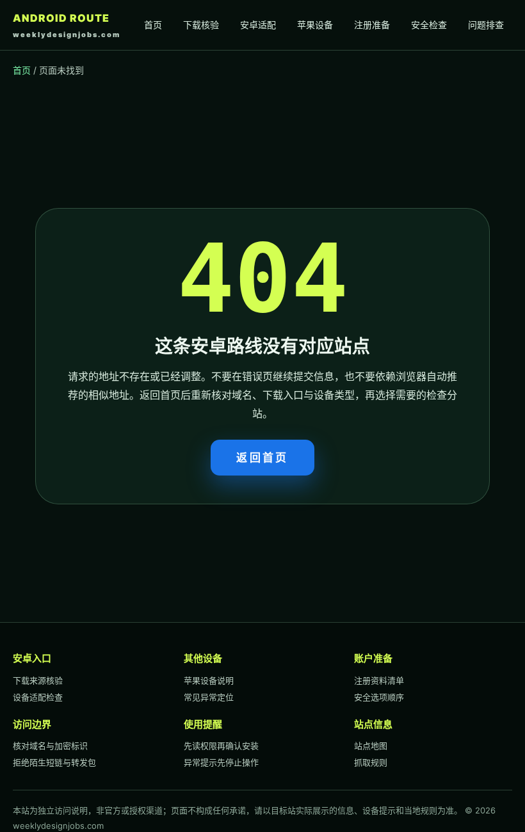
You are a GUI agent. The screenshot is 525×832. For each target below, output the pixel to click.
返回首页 (262, 457)
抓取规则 (370, 762)
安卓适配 (258, 24)
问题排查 (486, 24)
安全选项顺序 (379, 697)
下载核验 (201, 24)
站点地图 (370, 745)
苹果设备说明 (209, 680)
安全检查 (429, 24)
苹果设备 (315, 24)
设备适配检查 (38, 697)
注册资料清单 (379, 680)
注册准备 (372, 24)
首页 (153, 24)
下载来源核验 (38, 680)
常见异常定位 (209, 697)
